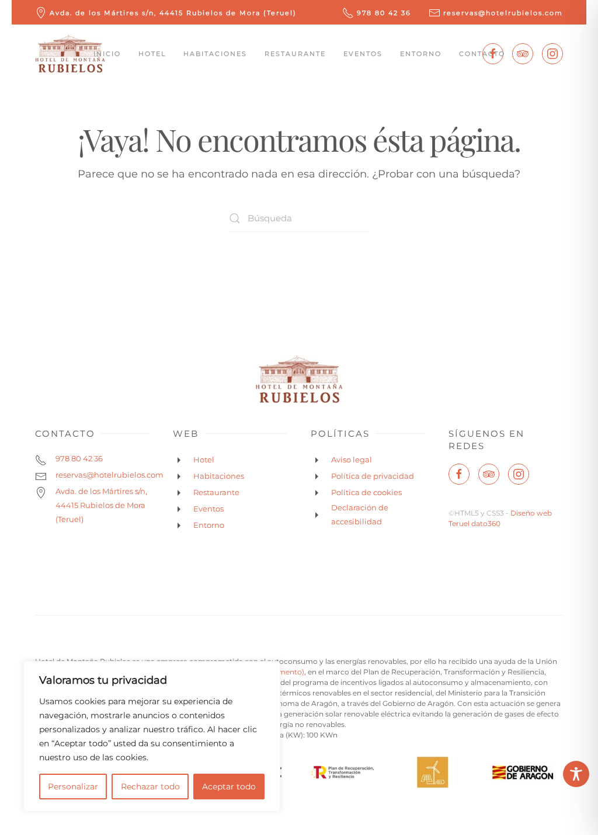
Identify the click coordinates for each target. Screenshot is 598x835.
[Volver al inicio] (70, 54)
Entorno (420, 54)
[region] (151, 736)
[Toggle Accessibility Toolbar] (576, 774)
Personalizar (73, 786)
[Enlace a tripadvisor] (522, 53)
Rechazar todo (150, 786)
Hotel (152, 54)
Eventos (363, 54)
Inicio (107, 54)
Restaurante (295, 54)
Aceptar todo (229, 786)
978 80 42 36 (384, 13)
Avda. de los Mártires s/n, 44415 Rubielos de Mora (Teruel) (173, 13)
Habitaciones (215, 54)
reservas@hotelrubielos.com (503, 13)
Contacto (482, 54)
